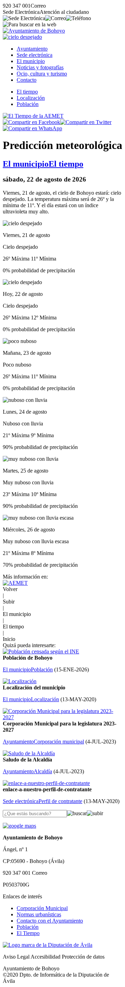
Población (28, 104)
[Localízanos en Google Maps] (19, 826)
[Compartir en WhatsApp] (32, 128)
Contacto (26, 80)
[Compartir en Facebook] (31, 122)
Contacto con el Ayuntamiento (50, 921)
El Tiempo (28, 933)
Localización (31, 98)
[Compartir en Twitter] (85, 122)
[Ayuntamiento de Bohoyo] (34, 31)
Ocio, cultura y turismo (42, 74)
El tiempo (27, 92)
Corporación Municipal (42, 908)
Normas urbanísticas (39, 914)
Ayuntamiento (32, 49)
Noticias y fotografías (40, 67)
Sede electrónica (34, 55)
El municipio (31, 61)
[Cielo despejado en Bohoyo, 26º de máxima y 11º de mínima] (22, 37)
